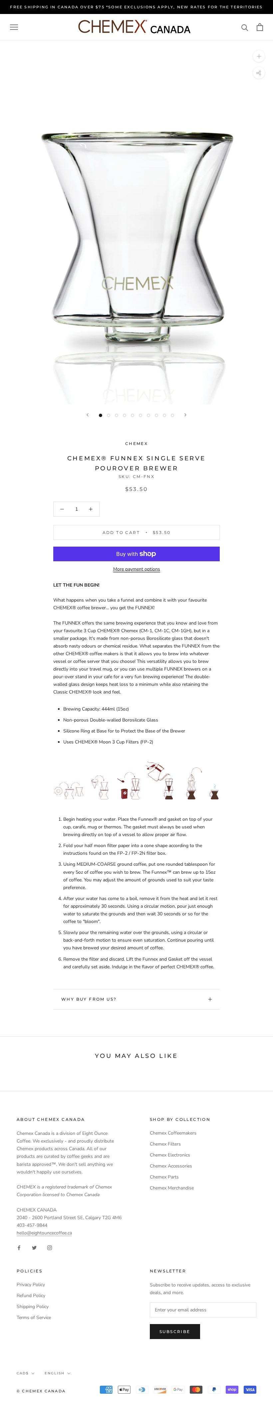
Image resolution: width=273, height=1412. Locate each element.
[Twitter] (34, 1247)
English (55, 1373)
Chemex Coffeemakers (173, 1133)
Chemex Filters (165, 1144)
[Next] (185, 414)
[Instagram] (49, 1247)
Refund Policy (31, 1295)
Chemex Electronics (170, 1155)
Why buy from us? (89, 999)
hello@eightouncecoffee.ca (44, 1233)
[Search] (244, 27)
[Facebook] (19, 1247)
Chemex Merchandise (172, 1188)
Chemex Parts (164, 1177)
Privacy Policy (31, 1284)
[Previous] (88, 414)
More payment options (136, 569)
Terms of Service (34, 1317)
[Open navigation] (14, 27)
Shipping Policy (33, 1306)
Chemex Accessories (171, 1166)
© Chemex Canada (41, 1391)
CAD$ (23, 1373)
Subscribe (174, 1331)
